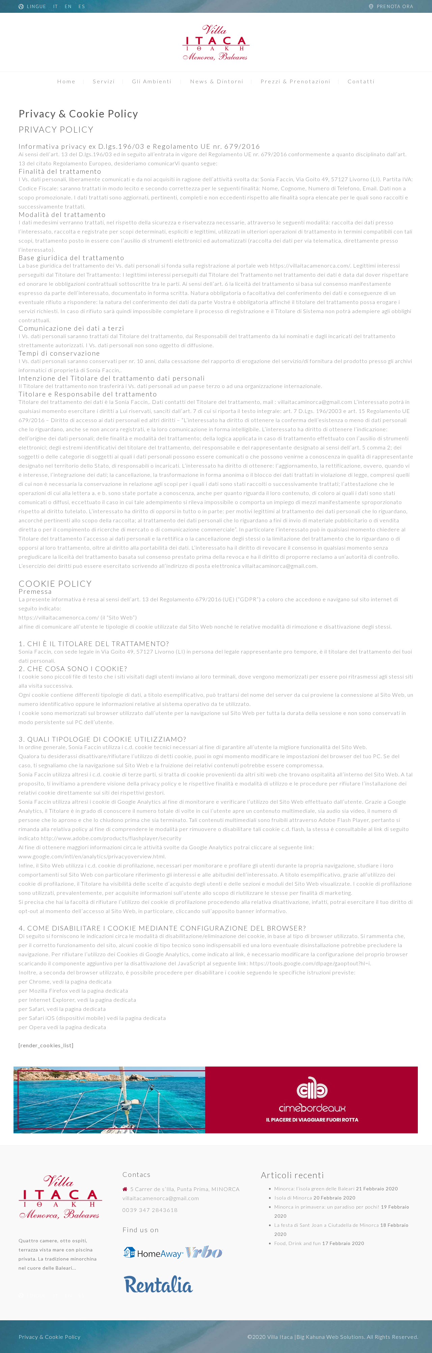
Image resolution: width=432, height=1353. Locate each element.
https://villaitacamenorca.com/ (59, 617)
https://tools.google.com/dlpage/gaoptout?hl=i (310, 963)
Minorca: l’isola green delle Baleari (314, 1188)
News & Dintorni (217, 81)
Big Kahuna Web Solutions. (331, 1336)
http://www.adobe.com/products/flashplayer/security (111, 838)
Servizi (104, 81)
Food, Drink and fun (297, 1243)
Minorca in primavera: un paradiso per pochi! (327, 1207)
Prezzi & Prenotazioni (296, 81)
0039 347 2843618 (150, 1210)
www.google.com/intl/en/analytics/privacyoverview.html (92, 856)
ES (82, 6)
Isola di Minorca (293, 1197)
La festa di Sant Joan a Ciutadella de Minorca (326, 1225)
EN (68, 6)
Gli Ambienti (152, 81)
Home (66, 81)
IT (55, 6)
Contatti (361, 81)
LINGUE (37, 6)
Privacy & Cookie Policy (50, 1336)
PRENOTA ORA (395, 6)
